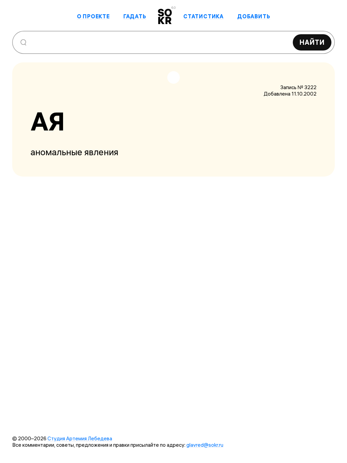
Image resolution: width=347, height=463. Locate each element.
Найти (312, 42)
